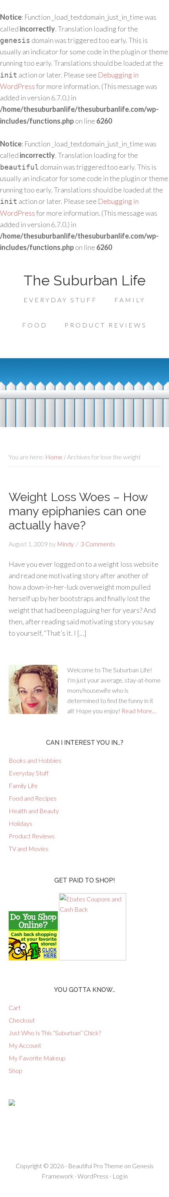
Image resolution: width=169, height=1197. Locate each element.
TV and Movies (28, 848)
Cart (15, 1007)
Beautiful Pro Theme (95, 1165)
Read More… (138, 710)
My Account (25, 1045)
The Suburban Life (85, 280)
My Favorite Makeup (37, 1058)
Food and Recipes (33, 798)
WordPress (92, 1176)
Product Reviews (32, 836)
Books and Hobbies (35, 760)
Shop (15, 1070)
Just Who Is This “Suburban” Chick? (55, 1032)
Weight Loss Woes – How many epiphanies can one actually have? (78, 511)
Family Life (23, 785)
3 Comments (98, 544)
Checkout (22, 1020)
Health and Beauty (34, 810)
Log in (120, 1176)
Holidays (20, 823)
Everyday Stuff (29, 773)
